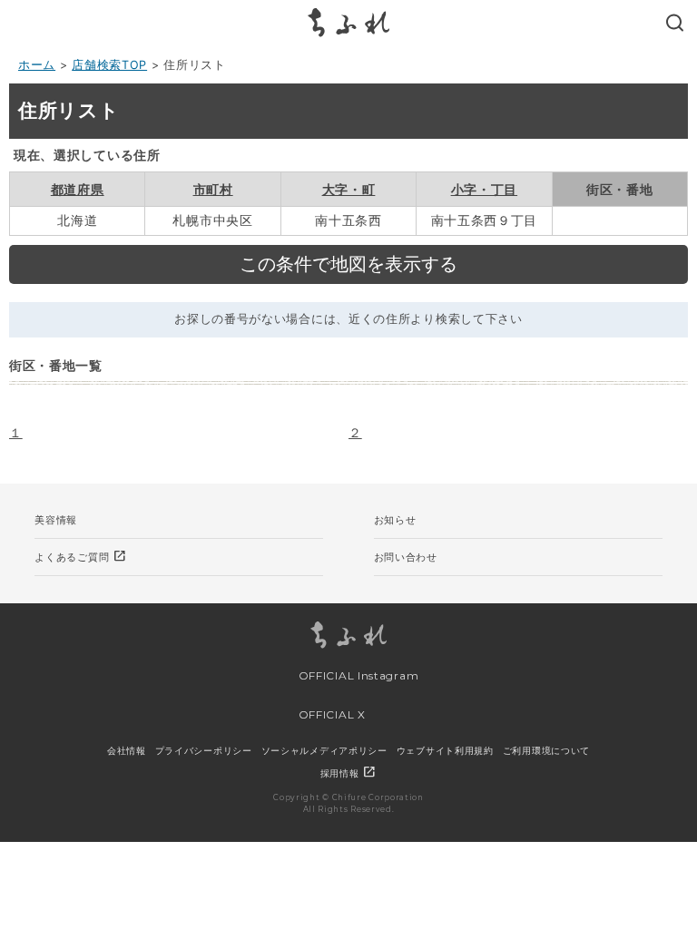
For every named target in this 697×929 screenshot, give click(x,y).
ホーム (36, 65)
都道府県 (77, 189)
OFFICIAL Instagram (356, 675)
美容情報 (55, 519)
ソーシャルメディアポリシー (324, 750)
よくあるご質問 (80, 556)
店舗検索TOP (109, 65)
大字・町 (349, 189)
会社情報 (126, 750)
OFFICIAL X (330, 714)
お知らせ (395, 519)
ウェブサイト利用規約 (445, 750)
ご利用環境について (546, 750)
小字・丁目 (484, 189)
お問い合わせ (405, 557)
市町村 (213, 189)
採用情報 (349, 773)
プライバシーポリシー (203, 750)
